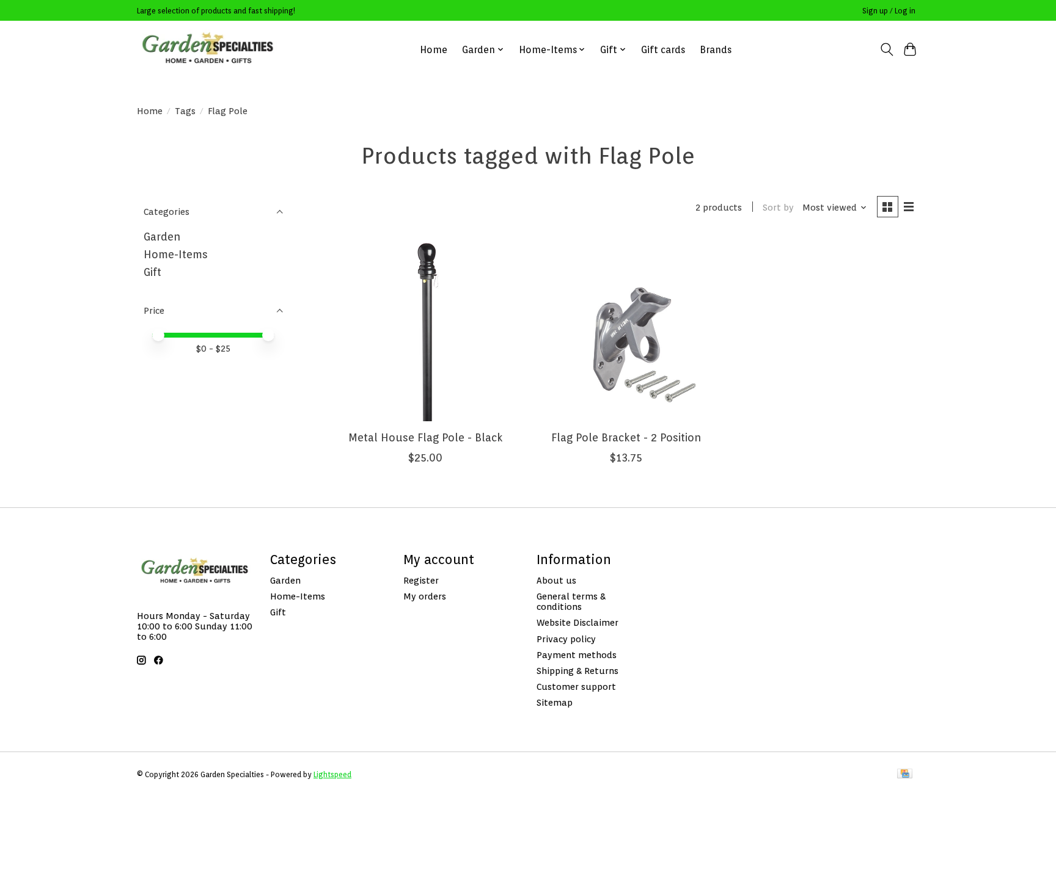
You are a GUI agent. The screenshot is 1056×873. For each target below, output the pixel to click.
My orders (424, 596)
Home (433, 50)
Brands (716, 50)
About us (556, 580)
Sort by (778, 207)
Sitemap (555, 702)
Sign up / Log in (888, 10)
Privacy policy (566, 639)
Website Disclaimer (577, 622)
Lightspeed (332, 774)
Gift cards (663, 50)
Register (421, 580)
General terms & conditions (571, 601)
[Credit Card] (904, 774)
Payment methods (577, 655)
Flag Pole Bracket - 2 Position (626, 437)
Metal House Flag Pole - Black (425, 437)
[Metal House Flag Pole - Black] (426, 329)
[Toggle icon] (886, 49)
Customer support (576, 686)
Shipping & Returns (577, 670)
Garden (162, 236)
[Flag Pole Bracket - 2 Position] (626, 329)
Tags (185, 111)
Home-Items (176, 254)
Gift (152, 272)
